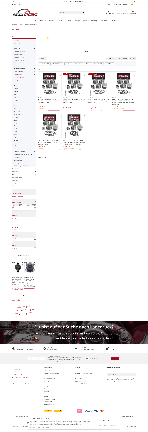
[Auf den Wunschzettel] (60, 75)
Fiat (15, 94)
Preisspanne (97, 63)
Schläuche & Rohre (18, 71)
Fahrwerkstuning (18, 54)
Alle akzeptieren (107, 420)
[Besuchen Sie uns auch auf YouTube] (36, 358)
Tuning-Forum (79, 378)
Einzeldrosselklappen (19, 51)
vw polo (27, 306)
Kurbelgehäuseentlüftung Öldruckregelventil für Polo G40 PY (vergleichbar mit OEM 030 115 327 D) (18, 279)
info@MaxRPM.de (23, 377)
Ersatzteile (15, 168)
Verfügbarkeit (44, 63)
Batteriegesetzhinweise (50, 376)
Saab (15, 134)
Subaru (16, 140)
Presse (77, 376)
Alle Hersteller (57, 63)
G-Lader (14, 34)
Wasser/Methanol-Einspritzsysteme (23, 154)
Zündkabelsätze (18, 160)
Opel (15, 120)
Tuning (14, 36)
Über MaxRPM (79, 371)
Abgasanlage (17, 43)
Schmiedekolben (18, 74)
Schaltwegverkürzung (19, 68)
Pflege (13, 174)
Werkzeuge (15, 180)
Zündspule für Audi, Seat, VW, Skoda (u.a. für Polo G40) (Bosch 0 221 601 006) (29, 278)
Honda (16, 100)
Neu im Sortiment (24, 255)
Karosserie (15, 171)
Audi (15, 83)
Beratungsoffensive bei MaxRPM (83, 373)
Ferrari (16, 91)
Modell (67, 63)
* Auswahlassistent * (19, 77)
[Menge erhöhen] (45, 113)
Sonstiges (14, 183)
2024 (31, 309)
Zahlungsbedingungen (50, 404)
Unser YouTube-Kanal (80, 381)
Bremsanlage (17, 48)
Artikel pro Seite (121, 58)
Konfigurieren (102, 425)
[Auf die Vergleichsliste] (60, 74)
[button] (13, 1)
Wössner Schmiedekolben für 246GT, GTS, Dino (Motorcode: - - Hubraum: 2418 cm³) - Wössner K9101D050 (49, 101)
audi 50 (23, 314)
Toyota (16, 143)
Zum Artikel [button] (75, 113)
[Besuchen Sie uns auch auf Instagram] (40, 358)
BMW (15, 86)
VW (15, 148)
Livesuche (46, 389)
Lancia (15, 103)
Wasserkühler (17, 157)
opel (30, 313)
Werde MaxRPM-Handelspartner (83, 383)
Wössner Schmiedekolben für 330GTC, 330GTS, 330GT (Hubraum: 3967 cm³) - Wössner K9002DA (48, 142)
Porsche (16, 126)
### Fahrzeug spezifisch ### (21, 166)
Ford (15, 97)
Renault (16, 128)
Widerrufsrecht (48, 401)
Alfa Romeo (17, 80)
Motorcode (77, 63)
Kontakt (46, 386)
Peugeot (16, 123)
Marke (87, 63)
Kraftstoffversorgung (19, 57)
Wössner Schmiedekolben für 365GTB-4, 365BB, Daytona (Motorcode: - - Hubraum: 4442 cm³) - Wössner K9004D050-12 (74, 142)
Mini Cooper (17, 111)
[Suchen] (83, 12)
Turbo (19, 307)
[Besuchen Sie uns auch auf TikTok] (43, 358)
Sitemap (46, 396)
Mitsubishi (17, 114)
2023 (24, 310)
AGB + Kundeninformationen (51, 373)
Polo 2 (17, 310)
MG (15, 108)
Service (14, 186)
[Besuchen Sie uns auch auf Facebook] (29, 358)
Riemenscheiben (18, 66)
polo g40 (17, 313)
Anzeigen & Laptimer (17, 177)
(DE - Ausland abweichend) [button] (54, 110)
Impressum (33, 427)
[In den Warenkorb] (54, 113)
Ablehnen (113, 425)
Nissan (16, 117)
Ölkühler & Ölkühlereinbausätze (22, 63)
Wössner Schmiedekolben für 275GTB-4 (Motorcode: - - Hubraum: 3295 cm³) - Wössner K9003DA (98, 101)
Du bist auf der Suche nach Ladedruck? (74, 327)
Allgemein (16, 40)
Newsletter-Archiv (48, 394)
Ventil (20, 305)
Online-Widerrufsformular (50, 371)
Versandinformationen (49, 399)
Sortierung (110, 58)
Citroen (16, 88)
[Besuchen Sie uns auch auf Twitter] (33, 358)
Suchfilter (108, 63)
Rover (15, 131)
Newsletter (46, 391)
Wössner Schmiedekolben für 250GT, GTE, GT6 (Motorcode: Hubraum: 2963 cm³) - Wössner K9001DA (74, 101)
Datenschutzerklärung (43, 427)
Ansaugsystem (17, 46)
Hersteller (46, 381)
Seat (15, 137)
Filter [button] (42, 58)
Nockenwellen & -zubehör (20, 60)
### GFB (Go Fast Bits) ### (20, 163)
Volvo (15, 146)
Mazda (16, 106)
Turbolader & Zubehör (19, 151)
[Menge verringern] (39, 113)
